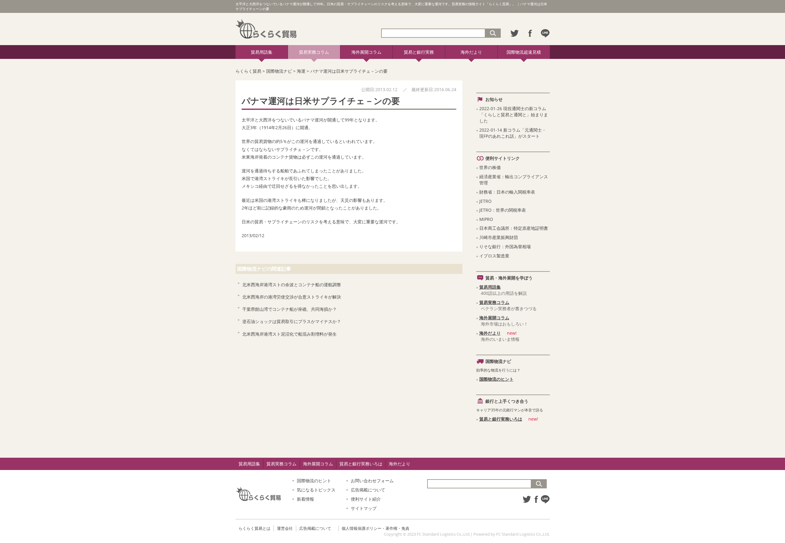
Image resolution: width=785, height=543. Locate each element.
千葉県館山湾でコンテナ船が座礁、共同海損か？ (289, 309)
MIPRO (486, 219)
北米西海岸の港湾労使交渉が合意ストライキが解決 (291, 297)
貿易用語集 (261, 52)
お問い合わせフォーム (372, 480)
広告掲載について (368, 490)
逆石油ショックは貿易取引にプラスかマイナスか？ (291, 321)
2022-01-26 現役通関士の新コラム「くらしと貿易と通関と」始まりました (513, 115)
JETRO (485, 201)
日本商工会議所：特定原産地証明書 (513, 228)
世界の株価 (490, 167)
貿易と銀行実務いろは (500, 419)
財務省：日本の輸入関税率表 (507, 192)
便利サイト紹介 (366, 499)
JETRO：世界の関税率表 (502, 210)
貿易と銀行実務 (419, 52)
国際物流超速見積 (524, 52)
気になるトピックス (316, 490)
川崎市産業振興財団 (498, 237)
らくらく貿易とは (254, 528)
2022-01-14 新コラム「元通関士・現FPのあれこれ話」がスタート (512, 133)
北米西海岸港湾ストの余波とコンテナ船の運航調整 (291, 284)
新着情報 (305, 499)
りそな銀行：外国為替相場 (505, 246)
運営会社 (285, 528)
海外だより (471, 52)
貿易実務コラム (314, 52)
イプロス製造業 (494, 256)
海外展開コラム (366, 52)
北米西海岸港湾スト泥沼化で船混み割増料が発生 (289, 334)
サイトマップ (364, 508)
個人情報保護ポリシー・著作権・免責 (375, 528)
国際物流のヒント (496, 379)
